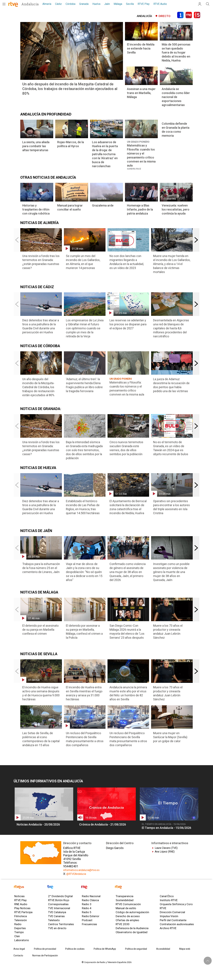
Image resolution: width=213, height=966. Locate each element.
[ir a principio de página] (208, 961)
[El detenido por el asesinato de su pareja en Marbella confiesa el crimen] (41, 618)
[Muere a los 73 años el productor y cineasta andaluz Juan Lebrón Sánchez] (172, 620)
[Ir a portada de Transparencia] (157, 887)
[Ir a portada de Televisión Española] (63, 887)
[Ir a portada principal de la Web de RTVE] (29, 887)
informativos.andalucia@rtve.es (81, 870)
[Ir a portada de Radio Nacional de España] (97, 887)
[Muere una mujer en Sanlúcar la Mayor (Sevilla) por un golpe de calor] (172, 725)
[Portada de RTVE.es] (9, 5)
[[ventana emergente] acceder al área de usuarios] (200, 4)
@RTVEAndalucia (76, 874)
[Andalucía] (30, 4)
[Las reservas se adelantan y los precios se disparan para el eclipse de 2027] (128, 312)
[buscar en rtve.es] (208, 4)
